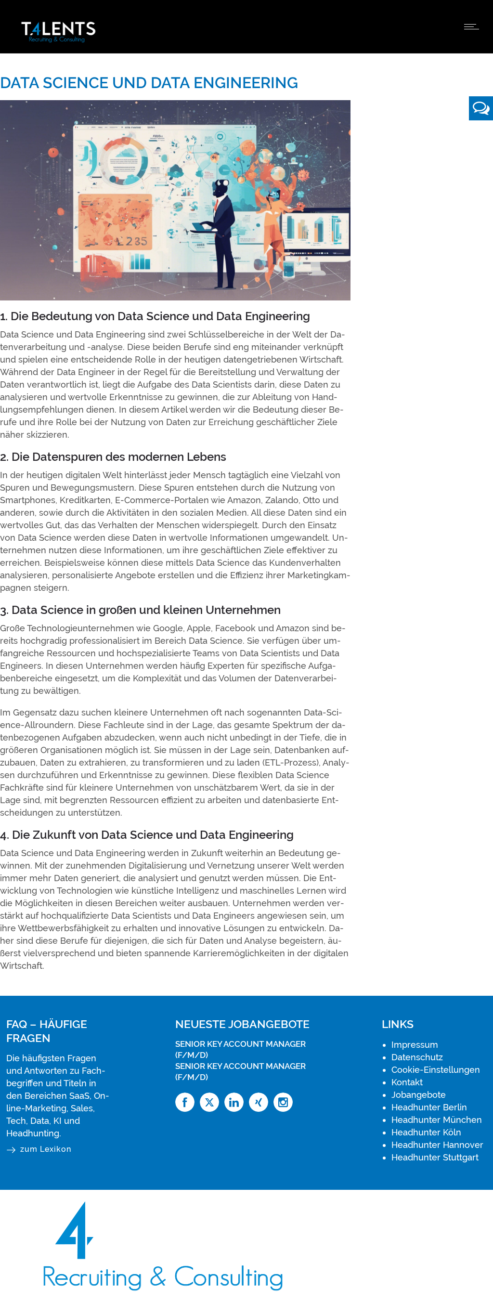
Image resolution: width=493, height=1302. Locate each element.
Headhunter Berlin (429, 1107)
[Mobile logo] (169, 1295)
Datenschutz (417, 1057)
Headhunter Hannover (437, 1145)
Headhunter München (436, 1120)
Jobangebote (418, 1095)
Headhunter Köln (426, 1132)
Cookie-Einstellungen (435, 1070)
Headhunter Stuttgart (435, 1157)
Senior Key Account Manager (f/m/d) (240, 1049)
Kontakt (407, 1082)
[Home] (58, 41)
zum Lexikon (45, 1149)
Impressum (414, 1045)
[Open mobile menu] (473, 26)
